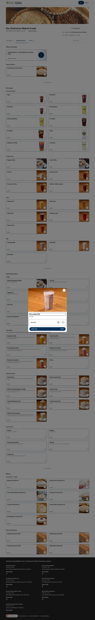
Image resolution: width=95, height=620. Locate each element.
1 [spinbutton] (60, 322)
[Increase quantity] (63, 322)
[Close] (64, 290)
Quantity (33, 322)
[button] (47, 300)
